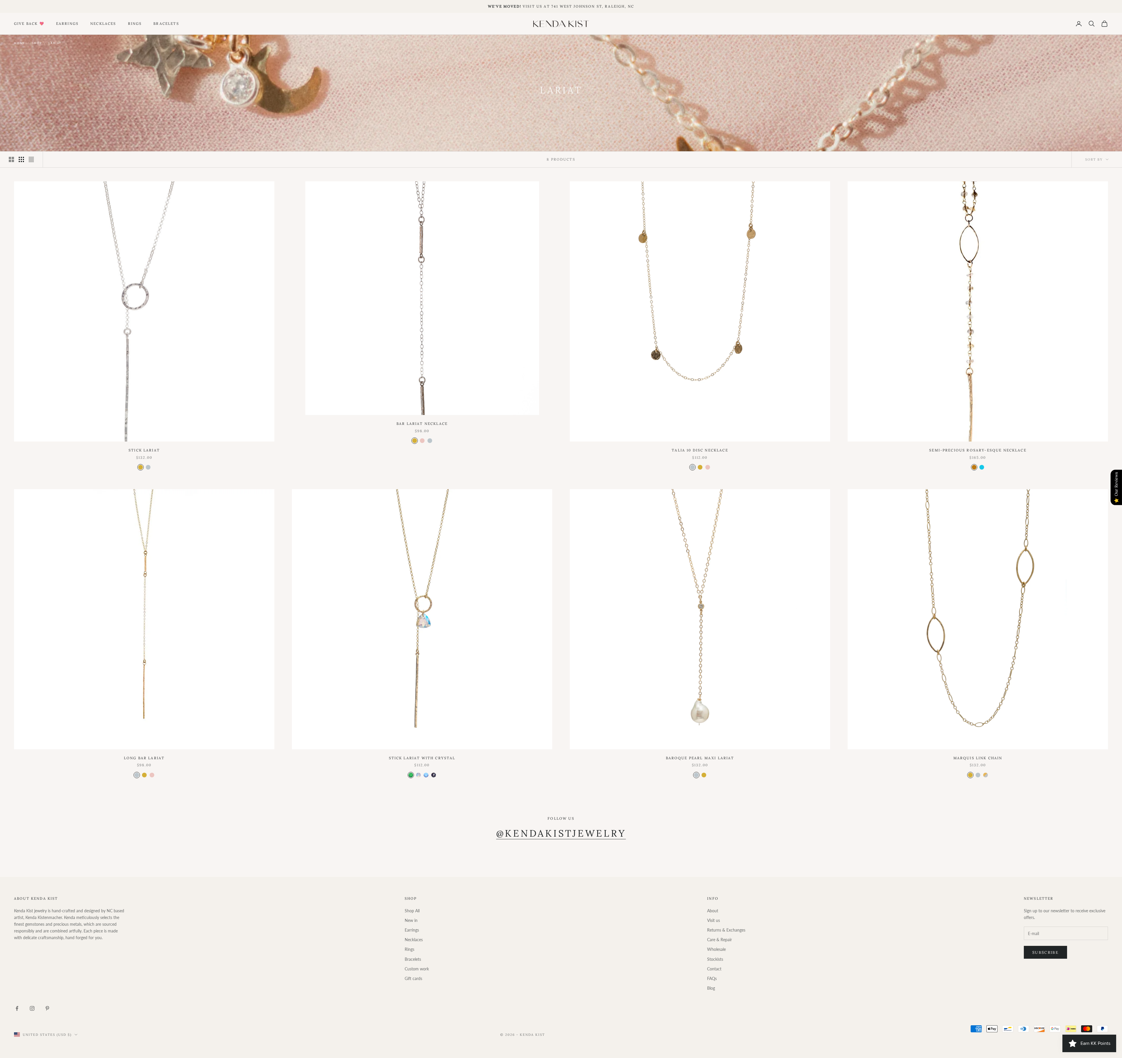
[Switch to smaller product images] (21, 159)
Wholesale (716, 949)
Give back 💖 (29, 23)
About (712, 910)
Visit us (713, 920)
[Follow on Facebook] (17, 1008)
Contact (714, 968)
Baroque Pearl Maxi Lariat (700, 758)
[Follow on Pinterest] (47, 1008)
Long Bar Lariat (144, 758)
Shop (37, 43)
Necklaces (103, 23)
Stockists (715, 959)
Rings (135, 23)
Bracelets (166, 23)
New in (411, 920)
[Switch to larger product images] (11, 159)
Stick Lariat (144, 450)
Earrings (67, 23)
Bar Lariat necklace (422, 423)
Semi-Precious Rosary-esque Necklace (977, 450)
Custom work (417, 968)
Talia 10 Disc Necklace (700, 450)
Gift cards (413, 978)
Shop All (412, 910)
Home (19, 43)
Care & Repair (719, 939)
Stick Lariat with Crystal (422, 758)
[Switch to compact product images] (31, 159)
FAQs (712, 978)
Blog (711, 988)
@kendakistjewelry (561, 833)
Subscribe (1045, 952)
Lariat (55, 43)
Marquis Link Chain (977, 758)
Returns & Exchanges (726, 929)
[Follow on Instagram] (32, 1008)
